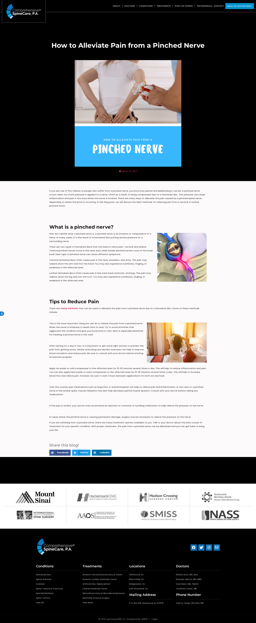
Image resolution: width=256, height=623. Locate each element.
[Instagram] (209, 547)
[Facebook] (194, 547)
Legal (154, 619)
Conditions (146, 6)
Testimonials (204, 6)
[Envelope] (217, 547)
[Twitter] (201, 547)
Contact (219, 6)
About (116, 6)
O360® (144, 619)
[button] (60, 453)
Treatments (164, 6)
